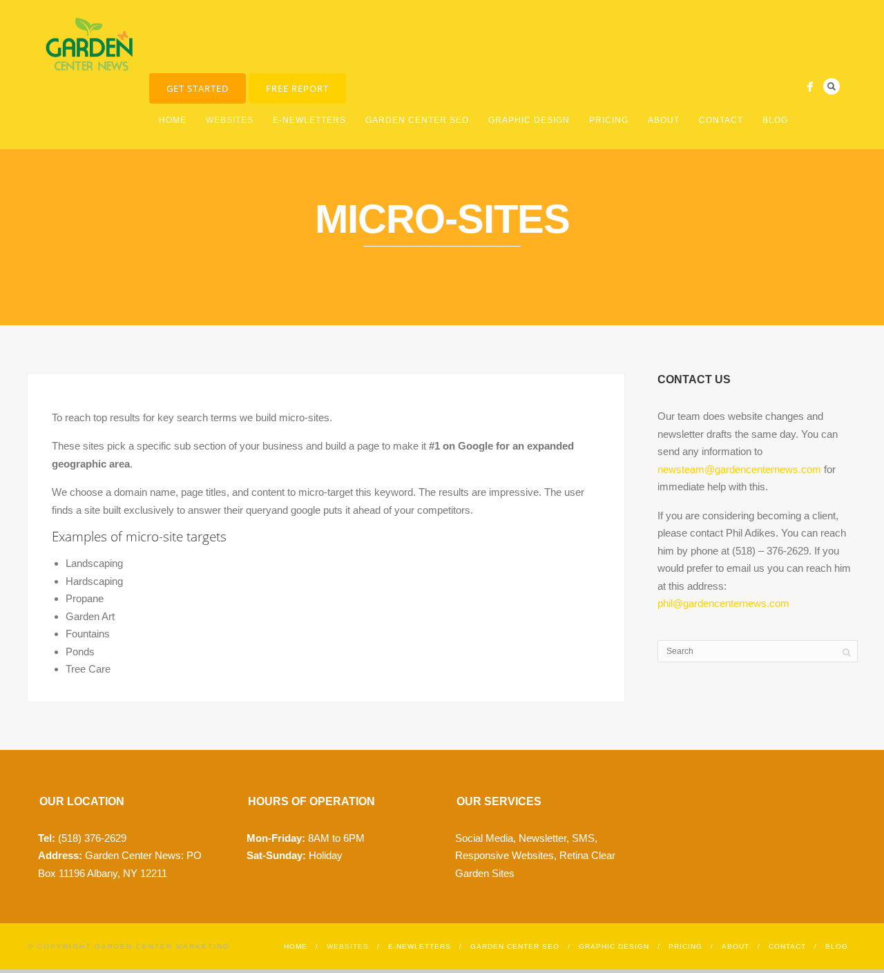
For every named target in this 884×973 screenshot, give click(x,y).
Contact (721, 120)
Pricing (608, 120)
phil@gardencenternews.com (723, 603)
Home (172, 120)
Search (831, 86)
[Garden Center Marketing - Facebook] (809, 86)
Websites (229, 120)
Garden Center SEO (417, 120)
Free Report (297, 88)
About (664, 120)
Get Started (197, 88)
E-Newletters (309, 120)
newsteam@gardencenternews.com (739, 469)
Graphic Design (529, 120)
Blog (775, 120)
